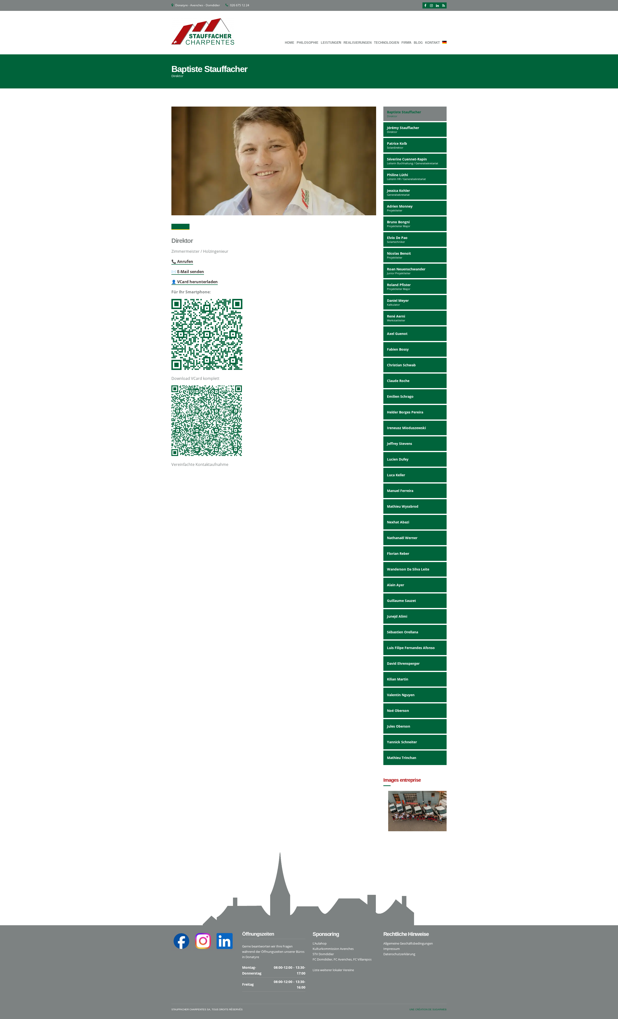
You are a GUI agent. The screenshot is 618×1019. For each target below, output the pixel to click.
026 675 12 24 (239, 5)
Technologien (386, 42)
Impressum (391, 949)
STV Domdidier (323, 954)
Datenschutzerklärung (399, 954)
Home (289, 42)
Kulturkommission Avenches (333, 949)
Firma (406, 42)
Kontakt (432, 42)
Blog (418, 42)
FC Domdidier (322, 959)
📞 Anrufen (182, 261)
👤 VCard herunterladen (194, 281)
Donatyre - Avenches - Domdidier (197, 5)
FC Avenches (343, 959)
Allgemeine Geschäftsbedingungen (408, 943)
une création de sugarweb (428, 1009)
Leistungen (331, 42)
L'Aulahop (320, 943)
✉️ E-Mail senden (187, 271)
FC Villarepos (362, 959)
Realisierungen (358, 42)
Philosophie (307, 42)
